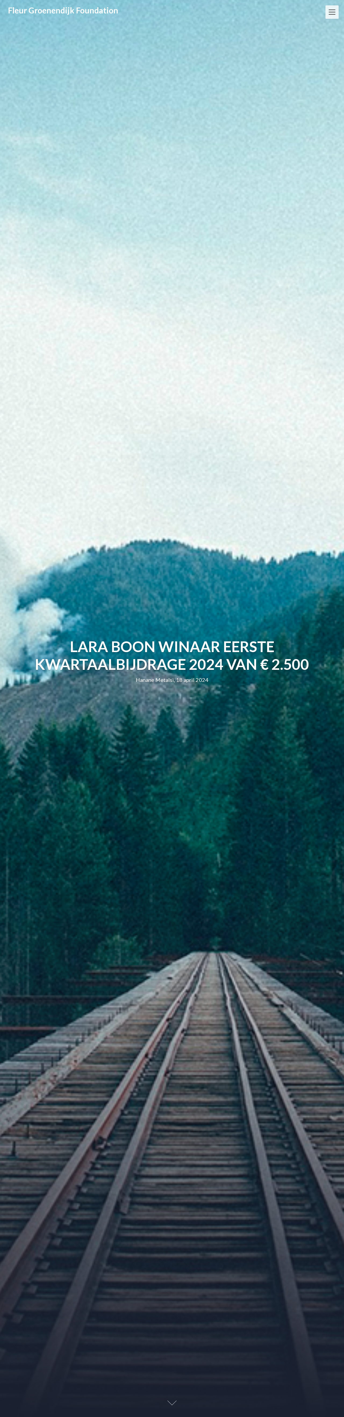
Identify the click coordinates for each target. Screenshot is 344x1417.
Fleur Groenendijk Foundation (63, 10)
